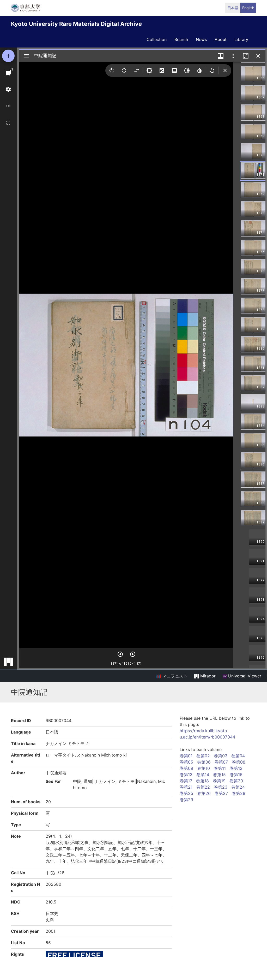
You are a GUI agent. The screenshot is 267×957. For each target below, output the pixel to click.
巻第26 (204, 793)
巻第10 (203, 768)
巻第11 (220, 768)
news (201, 39)
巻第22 (203, 787)
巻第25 (186, 793)
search (181, 39)
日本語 (232, 7)
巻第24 (238, 787)
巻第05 (186, 762)
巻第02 (203, 755)
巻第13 (186, 774)
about (221, 39)
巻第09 (186, 768)
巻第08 (238, 762)
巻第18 (202, 780)
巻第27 (221, 793)
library (241, 39)
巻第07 (221, 762)
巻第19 (219, 780)
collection (157, 39)
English (248, 7)
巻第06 (204, 762)
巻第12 (236, 768)
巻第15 (219, 774)
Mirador (207, 675)
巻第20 (236, 780)
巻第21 (186, 787)
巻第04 (238, 755)
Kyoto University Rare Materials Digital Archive (76, 23)
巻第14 (202, 774)
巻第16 (236, 774)
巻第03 (220, 755)
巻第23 (220, 787)
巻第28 (238, 793)
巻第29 (186, 799)
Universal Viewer (244, 675)
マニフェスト (174, 675)
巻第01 (186, 755)
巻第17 (186, 780)
